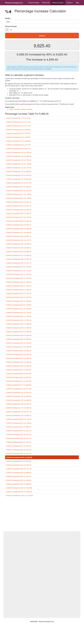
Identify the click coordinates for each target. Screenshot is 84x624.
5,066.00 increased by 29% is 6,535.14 (18, 225)
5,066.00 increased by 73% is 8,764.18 (18, 392)
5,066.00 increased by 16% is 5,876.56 (18, 175)
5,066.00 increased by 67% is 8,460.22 (18, 370)
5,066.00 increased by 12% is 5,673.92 (18, 160)
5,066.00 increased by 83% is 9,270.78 (18, 431)
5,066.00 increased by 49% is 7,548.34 (18, 301)
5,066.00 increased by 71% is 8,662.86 (18, 385)
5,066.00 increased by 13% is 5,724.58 (18, 164)
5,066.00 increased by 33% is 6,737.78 (18, 240)
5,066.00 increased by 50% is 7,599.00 (18, 305)
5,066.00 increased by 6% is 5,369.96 (18, 137)
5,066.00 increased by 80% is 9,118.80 (18, 419)
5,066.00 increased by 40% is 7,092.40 (18, 267)
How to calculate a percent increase (20, 109)
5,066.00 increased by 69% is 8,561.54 (18, 377)
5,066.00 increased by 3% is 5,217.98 (18, 126)
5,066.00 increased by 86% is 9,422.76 (18, 442)
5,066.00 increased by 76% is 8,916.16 (18, 404)
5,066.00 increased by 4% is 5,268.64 (18, 129)
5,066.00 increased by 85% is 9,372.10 (18, 438)
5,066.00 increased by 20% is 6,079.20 (18, 190)
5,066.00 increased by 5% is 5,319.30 (18, 133)
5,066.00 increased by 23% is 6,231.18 (18, 202)
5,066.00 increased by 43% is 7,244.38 (18, 278)
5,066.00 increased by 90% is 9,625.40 (19, 457)
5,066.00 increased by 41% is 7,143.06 (18, 271)
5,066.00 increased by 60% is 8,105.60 (18, 343)
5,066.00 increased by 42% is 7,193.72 (18, 274)
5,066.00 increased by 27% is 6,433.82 (18, 217)
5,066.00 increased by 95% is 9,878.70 (18, 476)
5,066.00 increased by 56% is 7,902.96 (18, 328)
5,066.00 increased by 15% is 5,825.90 (18, 171)
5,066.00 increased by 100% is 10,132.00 (19, 495)
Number (8, 18)
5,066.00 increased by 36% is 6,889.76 (18, 251)
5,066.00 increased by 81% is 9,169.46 (18, 423)
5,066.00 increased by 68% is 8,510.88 (18, 373)
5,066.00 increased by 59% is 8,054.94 (18, 339)
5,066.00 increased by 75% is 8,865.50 (18, 400)
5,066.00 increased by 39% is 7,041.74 (18, 263)
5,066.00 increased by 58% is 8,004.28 (18, 335)
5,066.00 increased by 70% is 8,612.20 (18, 381)
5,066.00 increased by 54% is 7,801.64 (18, 320)
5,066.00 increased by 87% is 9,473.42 (18, 446)
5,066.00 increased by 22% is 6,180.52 (18, 198)
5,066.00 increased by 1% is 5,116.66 (18, 118)
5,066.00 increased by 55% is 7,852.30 (18, 324)
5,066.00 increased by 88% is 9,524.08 (18, 450)
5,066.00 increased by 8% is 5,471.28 (18, 145)
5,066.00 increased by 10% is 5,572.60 (18, 152)
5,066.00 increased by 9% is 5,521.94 (18, 149)
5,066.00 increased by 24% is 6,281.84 (18, 206)
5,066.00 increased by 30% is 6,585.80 (18, 229)
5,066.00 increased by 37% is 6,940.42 (18, 255)
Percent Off (45, 3)
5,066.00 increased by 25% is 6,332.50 (18, 210)
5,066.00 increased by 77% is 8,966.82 (18, 408)
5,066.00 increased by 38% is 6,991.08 (18, 259)
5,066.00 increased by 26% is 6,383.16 (18, 213)
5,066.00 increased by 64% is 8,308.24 (18, 358)
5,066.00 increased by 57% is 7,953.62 (18, 331)
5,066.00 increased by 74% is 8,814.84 (18, 396)
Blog (77, 3)
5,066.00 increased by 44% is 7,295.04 (18, 282)
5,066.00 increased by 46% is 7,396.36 (18, 290)
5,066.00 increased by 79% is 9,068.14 (18, 415)
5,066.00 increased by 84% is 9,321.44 (18, 434)
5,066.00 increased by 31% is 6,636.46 (18, 232)
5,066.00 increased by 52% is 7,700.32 (18, 312)
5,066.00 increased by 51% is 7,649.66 (18, 309)
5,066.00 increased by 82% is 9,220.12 (18, 427)
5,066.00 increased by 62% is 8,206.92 (18, 351)
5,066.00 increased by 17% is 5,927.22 (18, 179)
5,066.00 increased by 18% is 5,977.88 (18, 183)
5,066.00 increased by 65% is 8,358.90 (18, 362)
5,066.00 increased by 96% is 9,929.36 (18, 480)
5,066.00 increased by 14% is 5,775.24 (18, 168)
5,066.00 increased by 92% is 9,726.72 (18, 465)
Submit (42, 35)
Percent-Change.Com (14, 2)
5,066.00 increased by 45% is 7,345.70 (18, 286)
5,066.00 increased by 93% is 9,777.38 (18, 469)
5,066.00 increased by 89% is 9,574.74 (18, 453)
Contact (69, 3)
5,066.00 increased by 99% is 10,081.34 (19, 492)
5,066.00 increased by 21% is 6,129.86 (18, 194)
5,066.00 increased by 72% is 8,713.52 (18, 389)
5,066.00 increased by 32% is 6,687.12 (18, 236)
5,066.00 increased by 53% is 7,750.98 (18, 316)
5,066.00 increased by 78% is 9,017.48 (18, 412)
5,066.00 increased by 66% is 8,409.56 (18, 366)
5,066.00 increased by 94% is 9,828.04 (18, 473)
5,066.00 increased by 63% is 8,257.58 (18, 354)
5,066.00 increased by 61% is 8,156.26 (18, 347)
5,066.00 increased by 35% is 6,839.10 (18, 248)
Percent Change (33, 3)
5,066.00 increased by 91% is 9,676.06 (18, 461)
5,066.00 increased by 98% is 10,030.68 (19, 488)
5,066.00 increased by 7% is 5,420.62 (18, 141)
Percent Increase (57, 3)
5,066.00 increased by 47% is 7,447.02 (18, 293)
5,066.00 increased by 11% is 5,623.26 (18, 156)
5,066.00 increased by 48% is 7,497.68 (18, 297)
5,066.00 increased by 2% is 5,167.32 (18, 122)
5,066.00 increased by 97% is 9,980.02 (18, 484)
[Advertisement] (42, 514)
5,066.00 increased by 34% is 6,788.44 (18, 244)
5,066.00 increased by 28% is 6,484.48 (18, 221)
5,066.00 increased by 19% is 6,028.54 (18, 187)
